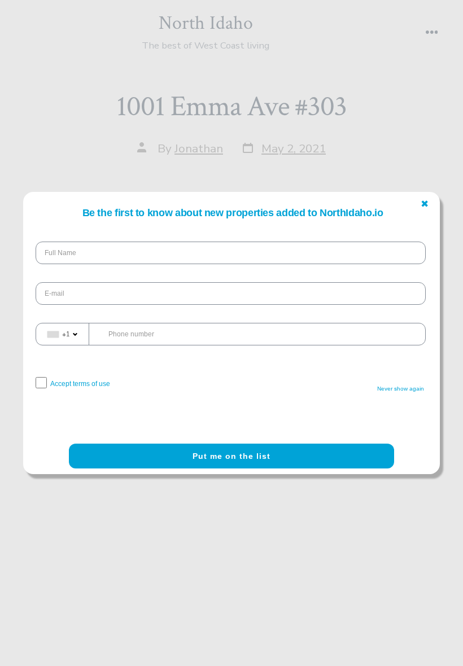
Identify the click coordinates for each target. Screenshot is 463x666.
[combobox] (62, 334)
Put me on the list (231, 456)
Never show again (400, 388)
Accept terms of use (80, 384)
